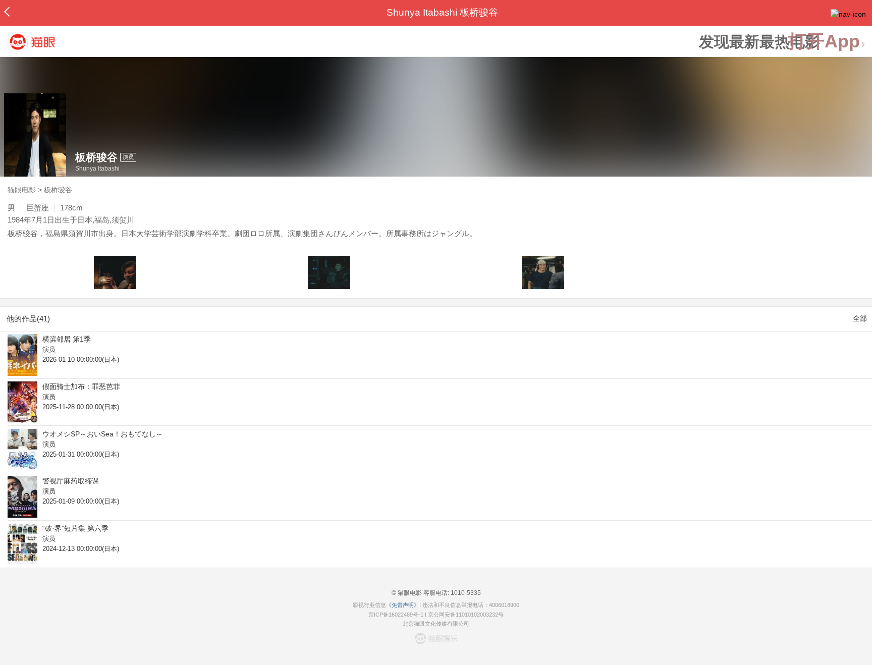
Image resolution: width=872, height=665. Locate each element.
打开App (824, 41)
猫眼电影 (22, 190)
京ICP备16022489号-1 (395, 615)
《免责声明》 (402, 605)
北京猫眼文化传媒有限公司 (436, 624)
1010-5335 (465, 592)
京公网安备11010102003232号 (466, 615)
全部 (860, 318)
